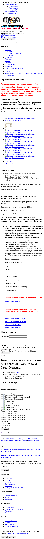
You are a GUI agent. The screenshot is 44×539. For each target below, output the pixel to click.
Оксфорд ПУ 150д (9, 413)
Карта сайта (9, 499)
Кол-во (3, 427)
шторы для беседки (31, 438)
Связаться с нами (11, 496)
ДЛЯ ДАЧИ (13, 52)
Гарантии (8, 59)
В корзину (5, 429)
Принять (4, 537)
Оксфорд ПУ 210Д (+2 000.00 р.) (14, 415)
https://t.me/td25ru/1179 (13, 301)
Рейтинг (4, 351)
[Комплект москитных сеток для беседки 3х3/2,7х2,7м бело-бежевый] (24, 120)
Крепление (4, 421)
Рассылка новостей (11, 526)
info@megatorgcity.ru (8, 35)
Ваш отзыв (4, 345)
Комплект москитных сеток (14, 438)
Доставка (8, 63)
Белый (12, 403)
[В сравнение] (4, 355)
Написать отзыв (14, 433)
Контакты (8, 66)
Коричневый (18, 395)
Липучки (6, 423)
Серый (12, 407)
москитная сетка (33, 440)
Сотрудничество (10, 64)
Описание (8, 161)
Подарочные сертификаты (14, 509)
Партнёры (8, 511)
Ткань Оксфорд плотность (10, 411)
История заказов (10, 522)
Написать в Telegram (10, 37)
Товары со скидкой (11, 513)
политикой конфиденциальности (18, 533)
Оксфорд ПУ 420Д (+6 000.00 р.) (14, 419)
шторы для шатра (7, 440)
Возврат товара (10, 497)
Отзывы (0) (9, 163)
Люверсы (6, 425)
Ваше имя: (4, 336)
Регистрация (13, 6)
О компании (9, 57)
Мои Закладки (10, 524)
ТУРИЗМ (12, 55)
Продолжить (5, 353)
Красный (14, 401)
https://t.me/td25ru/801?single (15, 319)
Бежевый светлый (24, 409)
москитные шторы (7, 442)
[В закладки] (1, 355)
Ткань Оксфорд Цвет (8, 393)
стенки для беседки (20, 440)
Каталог (8, 50)
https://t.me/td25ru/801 (13, 325)
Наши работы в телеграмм (14, 68)
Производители (10, 507)
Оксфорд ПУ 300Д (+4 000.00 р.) (14, 417)
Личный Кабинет (11, 521)
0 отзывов (4, 433)
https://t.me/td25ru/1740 (15, 322)
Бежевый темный (23, 397)
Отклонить (12, 537)
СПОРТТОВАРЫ (15, 53)
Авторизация (13, 8)
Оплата (7, 61)
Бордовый (16, 405)
